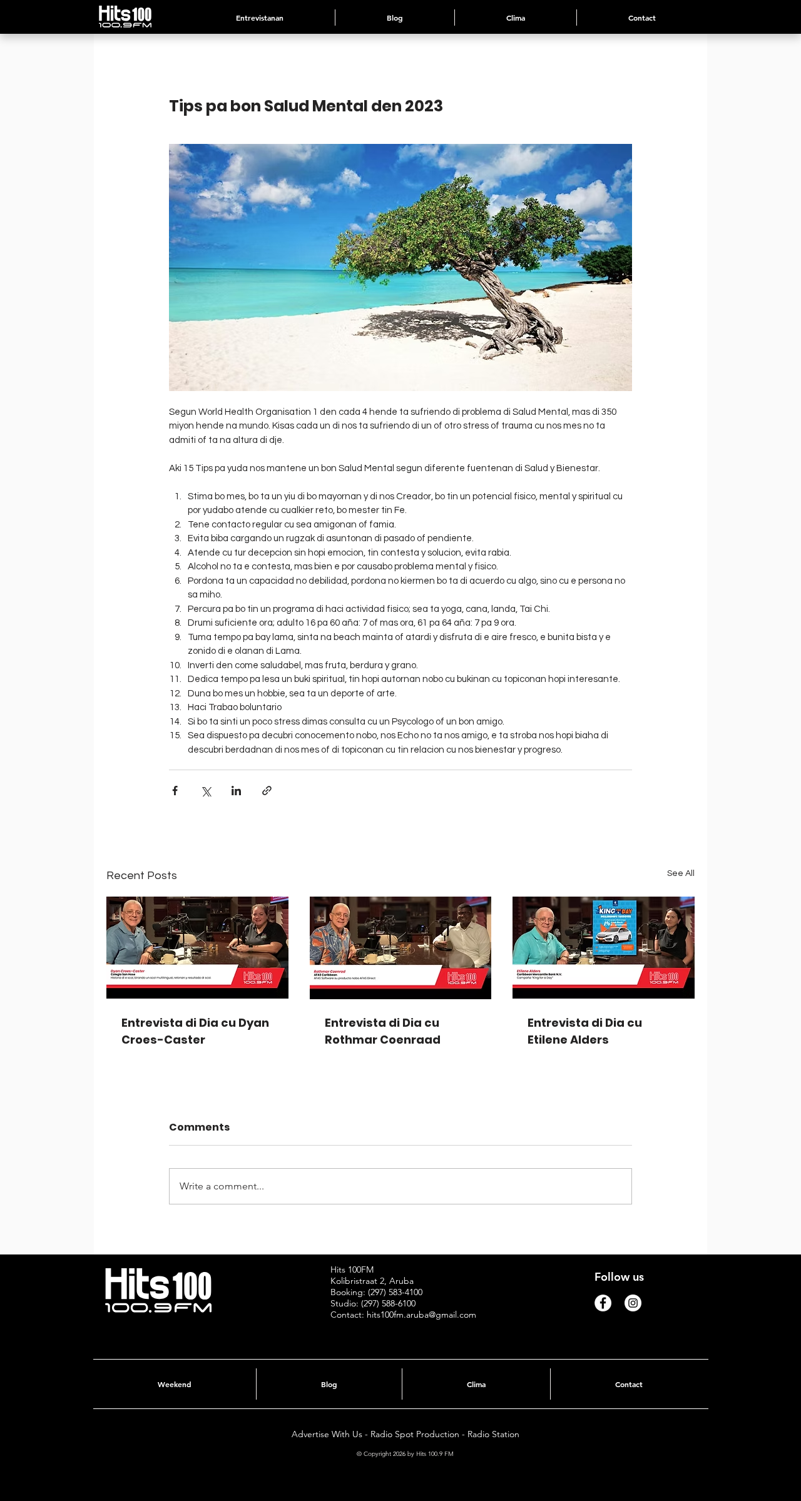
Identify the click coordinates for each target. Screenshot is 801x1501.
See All (681, 873)
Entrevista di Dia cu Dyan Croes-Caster (195, 1031)
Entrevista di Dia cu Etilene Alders (585, 1031)
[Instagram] (633, 1303)
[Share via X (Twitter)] (206, 790)
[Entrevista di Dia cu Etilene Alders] (604, 948)
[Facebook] (602, 1303)
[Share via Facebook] (175, 790)
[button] (515, 17)
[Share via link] (267, 790)
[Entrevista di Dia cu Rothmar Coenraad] (401, 948)
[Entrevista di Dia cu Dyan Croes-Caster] (197, 948)
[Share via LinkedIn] (236, 790)
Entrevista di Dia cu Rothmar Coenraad (383, 1031)
